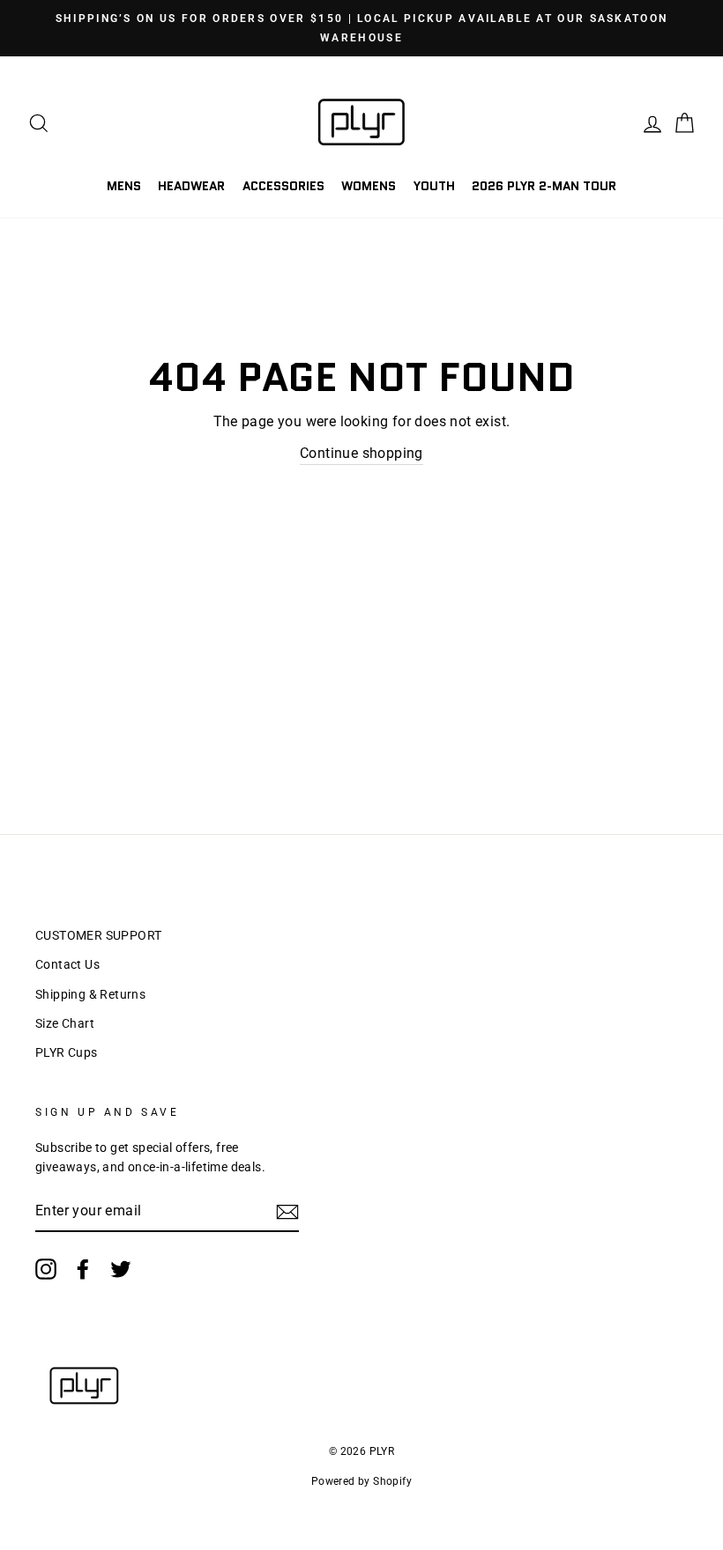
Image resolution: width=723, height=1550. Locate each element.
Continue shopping (361, 453)
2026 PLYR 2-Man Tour (544, 186)
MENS (124, 186)
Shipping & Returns (90, 994)
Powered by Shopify (361, 1481)
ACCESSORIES (283, 186)
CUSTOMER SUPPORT (98, 935)
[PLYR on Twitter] (120, 1269)
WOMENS (368, 186)
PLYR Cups (66, 1052)
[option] (361, 28)
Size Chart (64, 1023)
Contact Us (67, 964)
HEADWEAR (191, 186)
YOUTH (434, 186)
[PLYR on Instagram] (45, 1269)
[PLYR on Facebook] (82, 1269)
